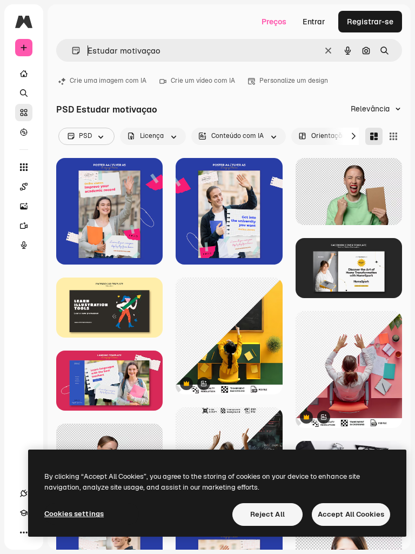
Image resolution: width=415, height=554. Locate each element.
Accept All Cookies (351, 514)
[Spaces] (23, 186)
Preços (274, 22)
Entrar (314, 22)
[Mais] (23, 532)
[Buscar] (23, 93)
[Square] (393, 136)
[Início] (23, 73)
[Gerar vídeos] (23, 225)
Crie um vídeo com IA (203, 80)
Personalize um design (293, 80)
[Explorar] (23, 132)
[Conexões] (23, 493)
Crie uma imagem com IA (108, 80)
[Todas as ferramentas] (23, 167)
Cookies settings (74, 513)
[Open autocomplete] (71, 51)
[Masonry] (374, 136)
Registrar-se (370, 22)
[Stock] (23, 112)
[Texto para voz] (23, 245)
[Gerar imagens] (23, 206)
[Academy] (23, 513)
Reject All (267, 514)
